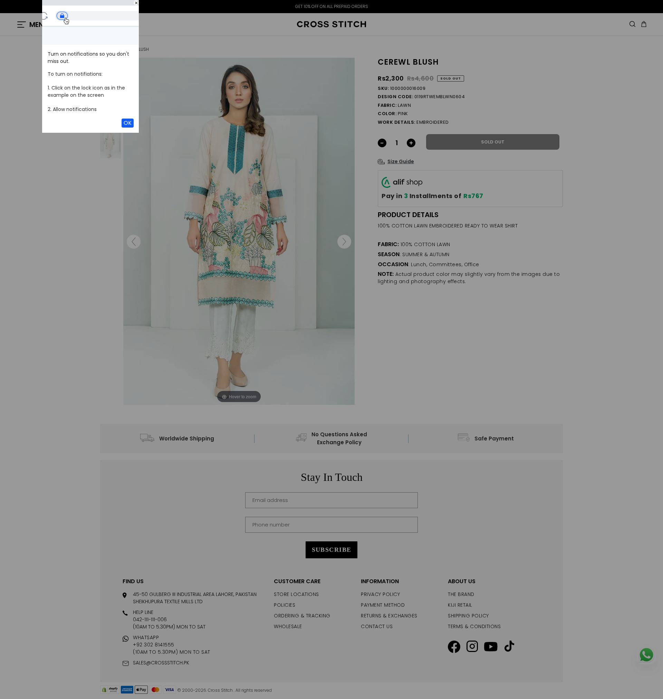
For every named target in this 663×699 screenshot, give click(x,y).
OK (128, 123)
